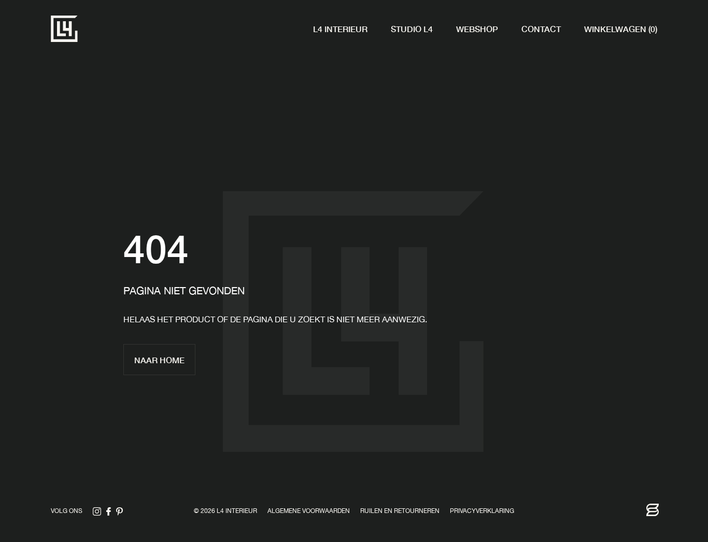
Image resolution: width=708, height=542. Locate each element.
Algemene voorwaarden (308, 511)
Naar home (159, 359)
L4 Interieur (340, 28)
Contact (541, 28)
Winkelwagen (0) (620, 28)
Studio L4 (412, 28)
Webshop (477, 28)
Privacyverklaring (482, 511)
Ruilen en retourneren (400, 511)
